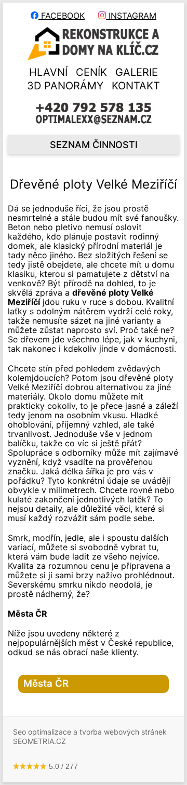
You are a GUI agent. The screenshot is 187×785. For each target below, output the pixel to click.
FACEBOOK (61, 15)
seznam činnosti (94, 144)
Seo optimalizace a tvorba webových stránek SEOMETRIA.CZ (90, 736)
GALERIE (136, 72)
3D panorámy (65, 86)
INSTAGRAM (131, 15)
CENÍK (91, 72)
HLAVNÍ (48, 72)
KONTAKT (136, 86)
